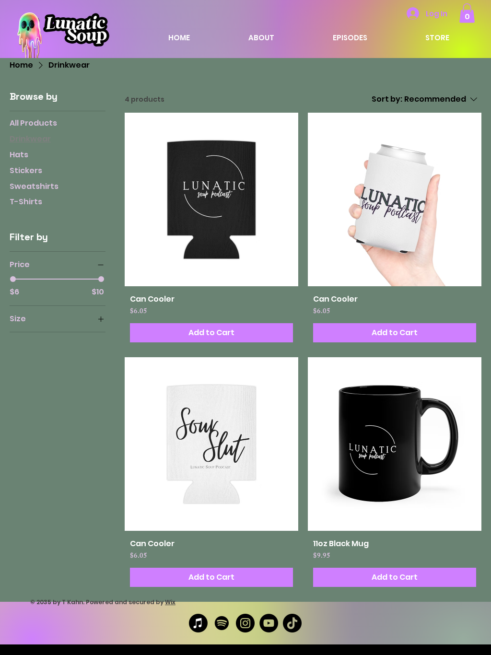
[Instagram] (245, 623)
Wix (170, 602)
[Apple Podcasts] (198, 623)
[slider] (13, 279)
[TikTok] (292, 623)
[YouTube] (268, 623)
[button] (467, 13)
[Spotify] (221, 623)
